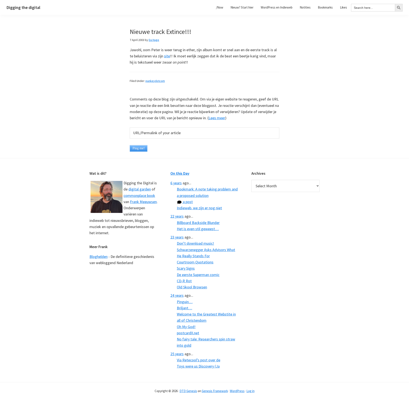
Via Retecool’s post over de (198, 360)
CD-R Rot (184, 280)
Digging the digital (23, 7)
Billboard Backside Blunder (198, 222)
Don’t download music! (195, 243)
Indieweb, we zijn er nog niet (199, 207)
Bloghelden (98, 256)
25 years (177, 353)
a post (187, 201)
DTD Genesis (188, 391)
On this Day (179, 173)
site (167, 56)
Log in (250, 391)
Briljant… (184, 307)
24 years (177, 295)
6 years (176, 182)
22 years (177, 216)
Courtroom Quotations (195, 262)
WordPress (237, 391)
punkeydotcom (155, 81)
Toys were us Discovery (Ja (198, 366)
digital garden (139, 189)
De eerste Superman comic (198, 274)
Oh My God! (186, 326)
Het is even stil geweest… (198, 228)
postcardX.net (188, 332)
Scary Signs (186, 268)
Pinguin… (185, 301)
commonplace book (139, 195)
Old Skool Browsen (192, 287)
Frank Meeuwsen (143, 201)
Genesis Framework (215, 391)
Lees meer (217, 117)
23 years (177, 237)
